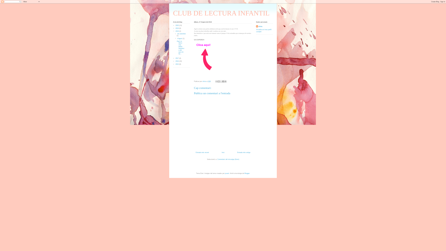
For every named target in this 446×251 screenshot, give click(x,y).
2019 (177, 28)
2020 (177, 25)
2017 (177, 58)
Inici (223, 152)
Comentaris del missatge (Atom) (228, 159)
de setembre (181, 34)
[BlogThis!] (219, 81)
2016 (177, 61)
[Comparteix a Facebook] (223, 81)
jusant (227, 173)
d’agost (180, 38)
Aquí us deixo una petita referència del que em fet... (180, 47)
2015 (177, 64)
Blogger (246, 173)
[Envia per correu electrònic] (216, 81)
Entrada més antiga (243, 152)
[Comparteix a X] (221, 81)
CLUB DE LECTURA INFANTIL (221, 13)
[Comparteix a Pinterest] (225, 81)
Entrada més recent (202, 152)
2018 (177, 31)
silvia (260, 26)
